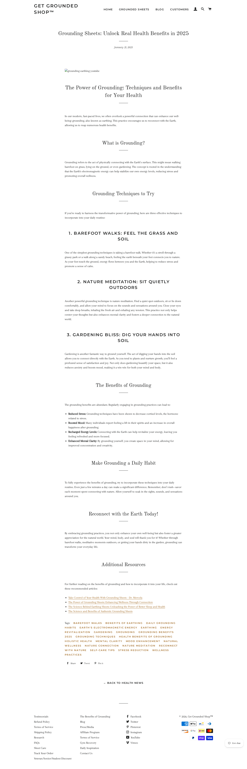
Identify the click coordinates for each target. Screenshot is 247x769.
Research (39, 737)
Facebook (135, 716)
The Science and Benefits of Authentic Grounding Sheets (100, 611)
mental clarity (109, 641)
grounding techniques (96, 636)
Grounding (125, 632)
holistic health (78, 641)
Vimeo (134, 742)
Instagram (136, 732)
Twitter (134, 721)
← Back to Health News (123, 683)
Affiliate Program (90, 732)
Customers (179, 9)
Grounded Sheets (134, 9)
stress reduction (133, 650)
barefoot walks (87, 623)
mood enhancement (143, 641)
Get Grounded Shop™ (56, 9)
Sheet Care (40, 748)
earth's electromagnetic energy (109, 627)
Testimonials (41, 716)
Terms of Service (43, 727)
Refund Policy (42, 721)
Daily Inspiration (89, 748)
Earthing (149, 627)
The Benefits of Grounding (95, 716)
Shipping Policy (43, 732)
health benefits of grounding (146, 636)
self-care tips (102, 650)
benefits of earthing (124, 623)
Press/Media (87, 727)
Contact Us (86, 753)
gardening (103, 632)
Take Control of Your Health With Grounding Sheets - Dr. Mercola (105, 597)
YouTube (135, 737)
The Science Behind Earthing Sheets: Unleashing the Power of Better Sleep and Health (116, 606)
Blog (160, 9)
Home (108, 9)
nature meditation (139, 645)
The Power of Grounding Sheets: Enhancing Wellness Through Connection (110, 602)
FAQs (37, 742)
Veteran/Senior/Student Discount (52, 758)
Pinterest (135, 727)
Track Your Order (43, 753)
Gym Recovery (88, 742)
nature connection (102, 645)
